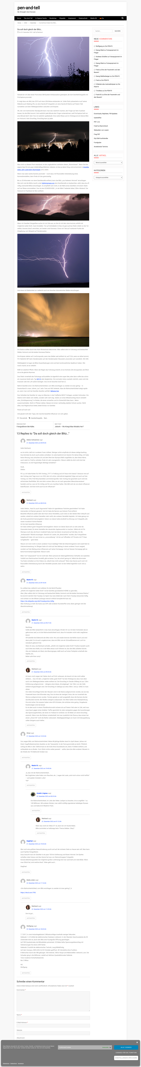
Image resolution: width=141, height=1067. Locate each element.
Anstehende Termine (101, 147)
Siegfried (30, 841)
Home (19, 18)
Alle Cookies (126, 1047)
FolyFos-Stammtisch (101, 126)
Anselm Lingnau (42, 793)
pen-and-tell (29, 7)
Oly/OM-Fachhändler (101, 138)
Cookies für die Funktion (126, 1053)
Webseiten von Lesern (101, 130)
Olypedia (62, 18)
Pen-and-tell (28, 18)
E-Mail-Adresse (22, 1022)
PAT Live (97, 122)
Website (19, 1030)
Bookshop (53, 18)
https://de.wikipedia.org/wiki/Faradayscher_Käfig (37, 601)
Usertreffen (97, 118)
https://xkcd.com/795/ (28, 892)
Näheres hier (54, 391)
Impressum (21, 1063)
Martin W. (30, 580)
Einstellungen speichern (126, 1058)
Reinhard (40, 32)
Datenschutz (6, 1063)
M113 (39, 379)
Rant (45, 418)
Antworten (26, 492)
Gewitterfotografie (36, 418)
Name (19, 1015)
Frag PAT (97, 134)
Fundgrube (97, 142)
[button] (137, 1042)
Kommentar (21, 990)
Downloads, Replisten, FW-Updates (105, 114)
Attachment (21, 1038)
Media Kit (93, 18)
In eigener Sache (41, 18)
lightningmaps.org (48, 183)
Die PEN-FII (108, 46)
